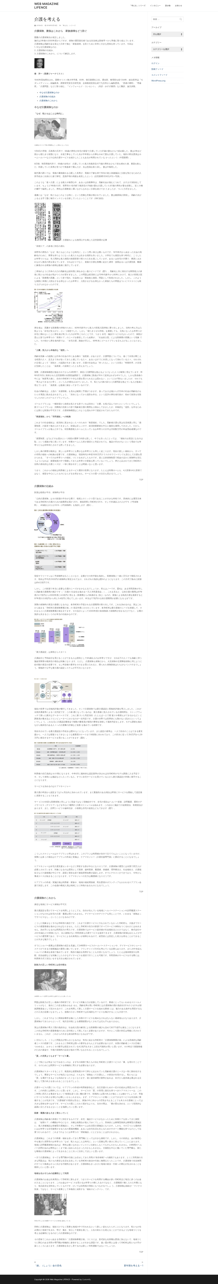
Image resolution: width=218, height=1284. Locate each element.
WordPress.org (158, 80)
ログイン (155, 63)
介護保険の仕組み (47, 96)
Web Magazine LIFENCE (46, 5)
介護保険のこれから (48, 100)
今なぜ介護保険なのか (49, 92)
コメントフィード (159, 75)
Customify (86, 1279)
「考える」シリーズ (68, 25)
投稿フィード (157, 69)
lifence (39, 25)
